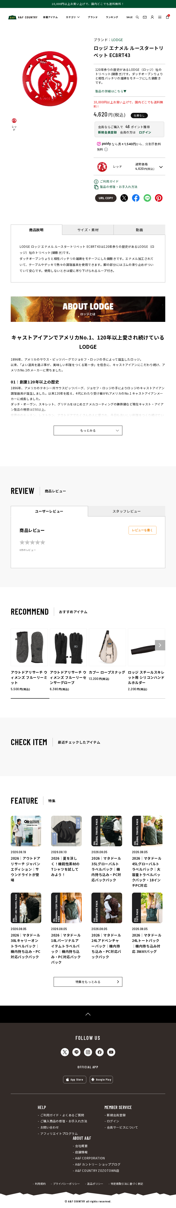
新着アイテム (50, 17)
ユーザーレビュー (49, 511)
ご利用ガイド (109, 181)
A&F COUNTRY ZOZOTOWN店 (97, 1170)
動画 (139, 229)
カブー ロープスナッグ (107, 672)
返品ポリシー (95, 1183)
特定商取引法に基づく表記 (127, 1183)
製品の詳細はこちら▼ (111, 91)
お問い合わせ (49, 1127)
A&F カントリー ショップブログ (97, 1164)
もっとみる (88, 430)
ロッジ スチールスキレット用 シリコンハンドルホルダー (146, 677)
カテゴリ (71, 17)
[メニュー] (159, 17)
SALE (129, 17)
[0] (167, 19)
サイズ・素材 (88, 229)
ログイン (145, 132)
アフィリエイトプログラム (59, 1133)
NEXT (160, 645)
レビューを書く (142, 530)
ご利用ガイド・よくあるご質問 (62, 1115)
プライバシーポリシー (66, 1183)
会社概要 (81, 1146)
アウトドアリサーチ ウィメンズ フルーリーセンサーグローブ (68, 677)
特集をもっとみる (88, 982)
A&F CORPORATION (90, 1158)
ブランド (93, 17)
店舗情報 (81, 1152)
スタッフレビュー (126, 511)
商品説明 (36, 229)
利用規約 (40, 1183)
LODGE (117, 39)
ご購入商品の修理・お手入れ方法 (63, 1121)
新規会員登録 (107, 132)
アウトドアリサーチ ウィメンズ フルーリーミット (29, 677)
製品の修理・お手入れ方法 (119, 187)
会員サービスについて (122, 1127)
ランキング (112, 17)
